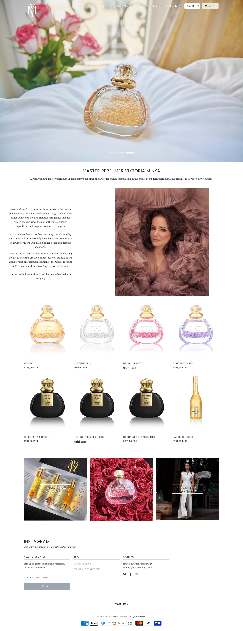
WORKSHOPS (120, 6)
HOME (80, 6)
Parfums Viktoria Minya (115, 616)
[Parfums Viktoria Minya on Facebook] (131, 574)
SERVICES (104, 6)
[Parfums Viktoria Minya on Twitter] (125, 574)
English (192, 6)
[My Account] (176, 6)
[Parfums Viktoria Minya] (32, 10)
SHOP (91, 6)
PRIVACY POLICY (82, 563)
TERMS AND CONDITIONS (87, 569)
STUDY (134, 6)
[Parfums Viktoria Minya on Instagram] (137, 574)
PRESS (169, 6)
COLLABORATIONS (152, 6)
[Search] (180, 6)
